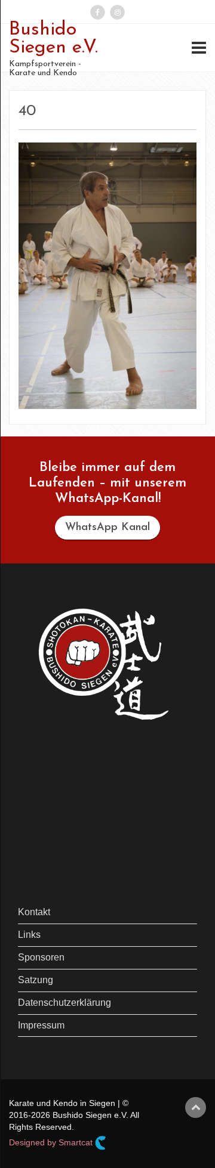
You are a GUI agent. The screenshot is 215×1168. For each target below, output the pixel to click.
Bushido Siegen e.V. (53, 38)
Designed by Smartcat (52, 1142)
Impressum (41, 1025)
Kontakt (34, 912)
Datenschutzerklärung (64, 1002)
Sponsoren (41, 957)
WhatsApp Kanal (107, 527)
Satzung (35, 980)
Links (29, 935)
